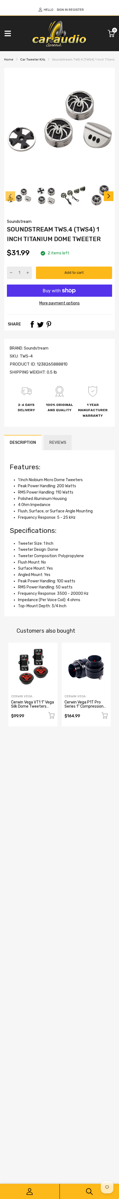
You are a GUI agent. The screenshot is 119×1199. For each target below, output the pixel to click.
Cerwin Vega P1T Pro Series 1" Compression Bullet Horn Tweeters (84, 706)
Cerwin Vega (21, 696)
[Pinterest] (48, 324)
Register (76, 10)
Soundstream (19, 221)
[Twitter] (40, 324)
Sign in (62, 10)
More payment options (59, 303)
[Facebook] (32, 324)
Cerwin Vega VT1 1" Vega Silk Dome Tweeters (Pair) (32, 706)
